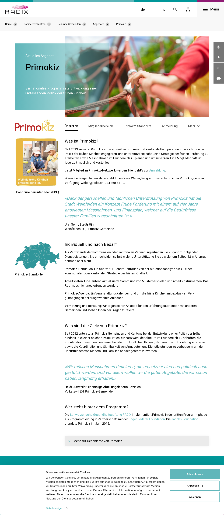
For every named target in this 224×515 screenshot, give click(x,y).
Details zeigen (54, 508)
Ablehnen (195, 496)
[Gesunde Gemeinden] (86, 24)
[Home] (16, 9)
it (164, 9)
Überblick (71, 126)
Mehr (192, 126)
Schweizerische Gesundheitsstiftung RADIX (100, 414)
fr (154, 9)
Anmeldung (170, 126)
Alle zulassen (195, 474)
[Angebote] (109, 24)
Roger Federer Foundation (147, 419)
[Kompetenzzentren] (51, 24)
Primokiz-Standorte (137, 126)
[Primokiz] (131, 24)
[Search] (175, 9)
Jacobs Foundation (184, 419)
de (143, 9)
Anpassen (193, 485)
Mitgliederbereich (100, 126)
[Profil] (188, 9)
